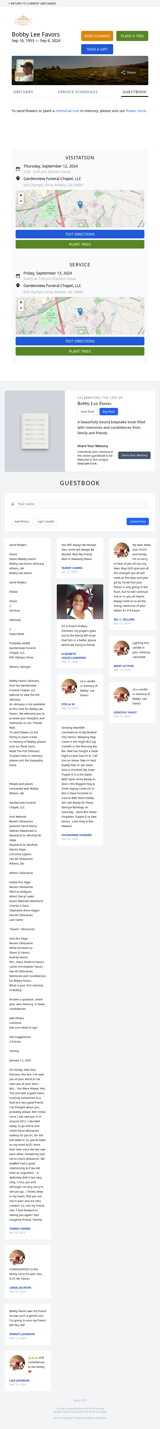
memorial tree (67, 110)
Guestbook (135, 91)
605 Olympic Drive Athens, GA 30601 (53, 185)
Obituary (23, 91)
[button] (80, 205)
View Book (87, 411)
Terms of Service (91, 1411)
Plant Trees (80, 244)
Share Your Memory (134, 455)
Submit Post (138, 521)
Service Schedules (78, 91)
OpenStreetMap (84, 1418)
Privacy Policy (69, 1411)
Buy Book (109, 411)
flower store (136, 110)
